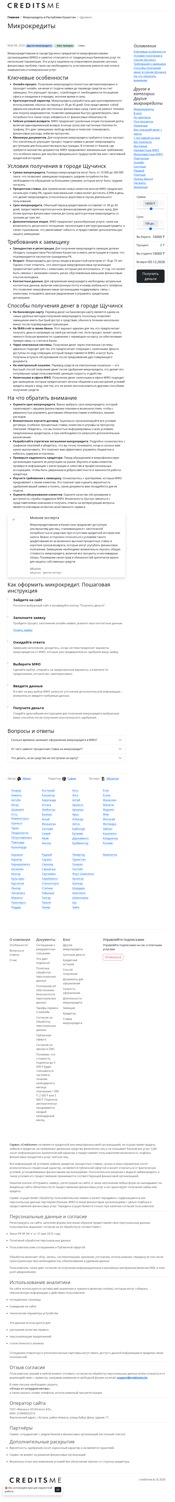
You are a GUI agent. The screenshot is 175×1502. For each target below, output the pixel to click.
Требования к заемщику (150, 64)
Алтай (76, 800)
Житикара (109, 824)
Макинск (17, 898)
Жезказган (49, 824)
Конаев (108, 843)
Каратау (16, 859)
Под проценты (143, 121)
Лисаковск (18, 893)
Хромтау (78, 878)
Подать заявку (22, 630)
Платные (139, 175)
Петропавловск (21, 837)
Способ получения (70, 972)
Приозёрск (18, 902)
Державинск (80, 838)
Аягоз (76, 824)
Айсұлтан (112, 778)
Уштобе (77, 869)
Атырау (16, 790)
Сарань (47, 859)
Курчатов (17, 883)
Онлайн (139, 162)
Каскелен (17, 869)
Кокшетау (48, 795)
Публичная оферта (43, 1037)
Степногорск (50, 883)
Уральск (16, 823)
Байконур (78, 829)
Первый (139, 171)
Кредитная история (70, 962)
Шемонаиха (80, 898)
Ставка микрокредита (72, 1021)
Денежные (141, 187)
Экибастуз (48, 809)
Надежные (141, 125)
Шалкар (77, 883)
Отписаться (113, 957)
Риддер (16, 907)
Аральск (77, 805)
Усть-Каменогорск (20, 816)
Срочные (140, 166)
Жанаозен (109, 800)
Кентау (16, 874)
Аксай (46, 819)
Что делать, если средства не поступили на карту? (44, 758)
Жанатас (108, 805)
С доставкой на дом (147, 138)
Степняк (47, 888)
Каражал (17, 855)
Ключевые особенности (150, 51)
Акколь (46, 843)
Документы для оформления (73, 981)
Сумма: (141, 197)
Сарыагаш (49, 869)
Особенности (19, 945)
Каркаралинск (20, 864)
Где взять (140, 183)
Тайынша (48, 893)
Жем (106, 814)
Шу (74, 902)
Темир (46, 907)
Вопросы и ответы (17, 953)
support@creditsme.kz (132, 1378)
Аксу (75, 790)
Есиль (107, 795)
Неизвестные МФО (146, 150)
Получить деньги (150, 276)
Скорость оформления (71, 991)
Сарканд (47, 864)
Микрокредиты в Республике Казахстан (49, 17)
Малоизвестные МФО (148, 154)
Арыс (75, 814)
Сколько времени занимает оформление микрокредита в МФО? (54, 740)
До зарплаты (142, 117)
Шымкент (17, 809)
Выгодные (140, 146)
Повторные (141, 158)
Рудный (47, 855)
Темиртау (78, 855)
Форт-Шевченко (83, 874)
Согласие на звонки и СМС (45, 1047)
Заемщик (69, 1008)
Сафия (72, 778)
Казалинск (110, 833)
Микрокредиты (144, 109)
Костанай (48, 790)
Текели (46, 902)
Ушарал (77, 864)
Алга (75, 795)
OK (58, 1489)
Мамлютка (110, 855)
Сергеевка (49, 874)
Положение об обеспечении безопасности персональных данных (46, 994)
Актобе (16, 800)
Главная (13, 17)
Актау (15, 805)
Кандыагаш (110, 838)
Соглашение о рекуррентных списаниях (45, 949)
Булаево (77, 833)
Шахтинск (79, 893)
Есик (106, 790)
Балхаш (47, 814)
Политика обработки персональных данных (46, 974)
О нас (13, 960)
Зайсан (107, 829)
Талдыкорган (20, 833)
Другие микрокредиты (73, 947)
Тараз (15, 828)
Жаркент (109, 809)
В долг (138, 113)
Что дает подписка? (43, 961)
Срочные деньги (74, 955)
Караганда (49, 800)
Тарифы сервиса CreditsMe (47, 1010)
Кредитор (69, 1013)
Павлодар (17, 842)
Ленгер (16, 888)
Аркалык (78, 809)
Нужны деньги (143, 179)
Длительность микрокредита (72, 1000)
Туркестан (79, 859)
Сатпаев (47, 829)
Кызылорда (18, 847)
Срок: (140, 217)
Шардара (78, 888)
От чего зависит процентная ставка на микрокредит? (47, 749)
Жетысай (109, 819)
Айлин (26, 778)
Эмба (75, 907)
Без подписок (143, 142)
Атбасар (77, 819)
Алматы (16, 795)
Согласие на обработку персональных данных (46, 1024)
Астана (46, 805)
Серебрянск (50, 878)
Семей (46, 833)
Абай (45, 838)
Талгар (46, 898)
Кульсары (17, 878)
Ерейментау (80, 843)
